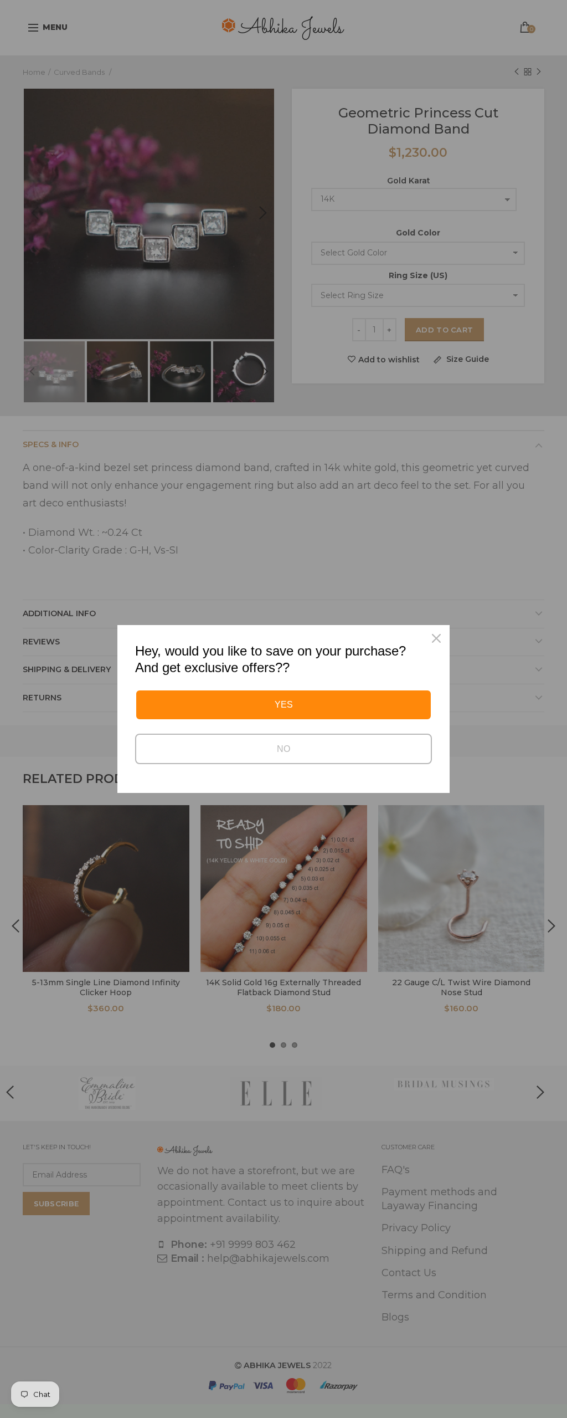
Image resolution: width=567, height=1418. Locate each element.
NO (283, 749)
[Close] (436, 638)
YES (284, 704)
